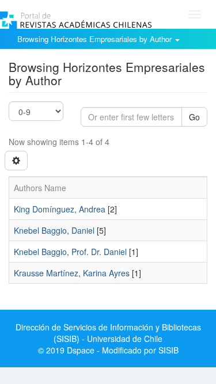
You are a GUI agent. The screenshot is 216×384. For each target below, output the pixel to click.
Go (194, 117)
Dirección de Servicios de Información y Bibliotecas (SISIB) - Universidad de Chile (108, 332)
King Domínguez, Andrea (59, 209)
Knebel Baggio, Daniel (54, 230)
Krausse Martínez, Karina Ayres (72, 273)
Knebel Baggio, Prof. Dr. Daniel (70, 251)
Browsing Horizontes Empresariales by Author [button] (95, 38)
